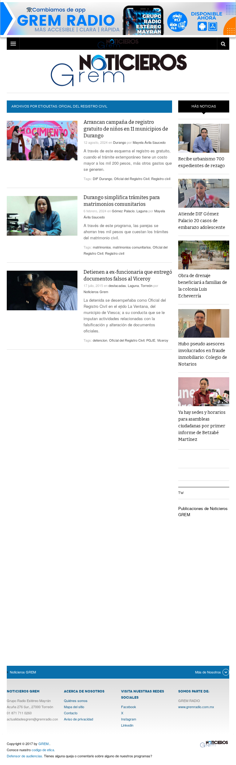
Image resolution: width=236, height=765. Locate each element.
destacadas (117, 285)
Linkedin (127, 725)
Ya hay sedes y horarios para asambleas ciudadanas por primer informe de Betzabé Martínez (202, 426)
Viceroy (162, 340)
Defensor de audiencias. (25, 755)
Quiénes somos (76, 700)
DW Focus (118, 43)
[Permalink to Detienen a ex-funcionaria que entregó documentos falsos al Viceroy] (42, 290)
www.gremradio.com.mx (196, 706)
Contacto (70, 712)
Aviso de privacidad (78, 718)
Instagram (128, 718)
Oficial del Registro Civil (131, 178)
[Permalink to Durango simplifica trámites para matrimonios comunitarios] (42, 216)
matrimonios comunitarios (132, 247)
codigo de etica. (43, 749)
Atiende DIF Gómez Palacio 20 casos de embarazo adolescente (201, 220)
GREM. (43, 743)
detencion (100, 340)
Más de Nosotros (208, 671)
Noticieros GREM (118, 70)
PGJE (150, 340)
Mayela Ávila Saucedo (149, 142)
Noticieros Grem (96, 291)
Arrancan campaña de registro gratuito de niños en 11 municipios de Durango (126, 129)
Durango (119, 142)
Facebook (128, 706)
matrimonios (102, 247)
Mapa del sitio (74, 706)
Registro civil (160, 178)
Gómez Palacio (123, 210)
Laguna (142, 210)
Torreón (146, 285)
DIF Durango (102, 178)
